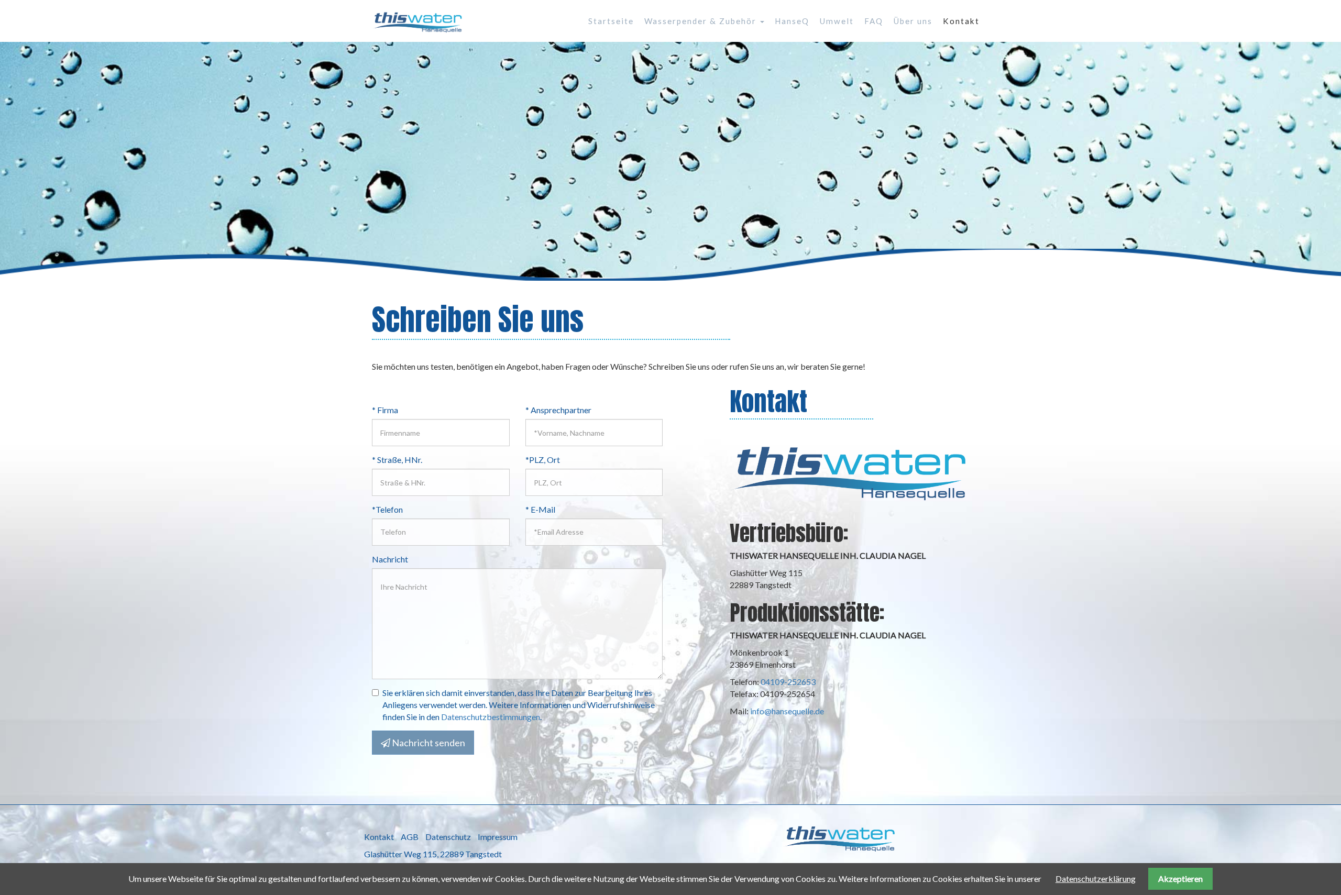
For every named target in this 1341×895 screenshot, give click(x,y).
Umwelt (837, 21)
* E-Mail (540, 509)
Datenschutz (448, 837)
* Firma (385, 410)
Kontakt (961, 21)
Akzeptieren (1180, 878)
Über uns (913, 21)
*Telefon (387, 509)
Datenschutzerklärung (1096, 878)
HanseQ (792, 21)
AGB (410, 837)
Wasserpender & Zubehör (701, 21)
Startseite (611, 21)
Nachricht (390, 559)
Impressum (498, 837)
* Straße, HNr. (397, 460)
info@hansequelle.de (787, 711)
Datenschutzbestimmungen (490, 717)
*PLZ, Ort (542, 460)
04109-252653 (788, 682)
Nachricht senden (427, 742)
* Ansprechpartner (558, 410)
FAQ (873, 21)
